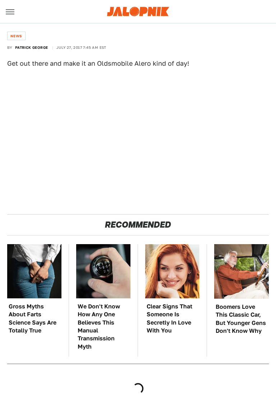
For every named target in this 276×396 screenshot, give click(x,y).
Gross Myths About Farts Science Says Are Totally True (32, 318)
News (16, 36)
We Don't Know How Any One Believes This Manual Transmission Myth (99, 326)
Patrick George (31, 47)
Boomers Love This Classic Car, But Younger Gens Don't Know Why (241, 318)
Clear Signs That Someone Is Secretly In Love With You (169, 318)
